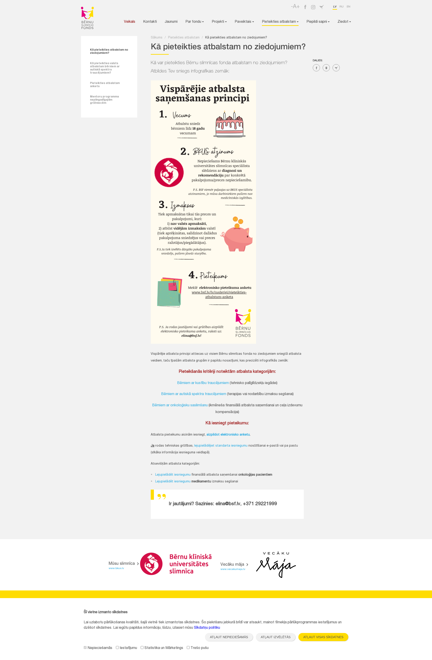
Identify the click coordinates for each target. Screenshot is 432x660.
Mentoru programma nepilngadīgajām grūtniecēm (104, 99)
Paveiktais (243, 22)
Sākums (156, 37)
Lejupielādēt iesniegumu (173, 475)
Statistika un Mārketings (163, 648)
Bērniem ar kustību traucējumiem (203, 383)
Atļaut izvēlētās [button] (275, 637)
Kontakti (150, 22)
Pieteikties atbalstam (279, 22)
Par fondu (193, 22)
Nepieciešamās (99, 648)
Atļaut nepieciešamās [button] (229, 637)
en (348, 6)
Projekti (218, 22)
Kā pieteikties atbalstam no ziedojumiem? (109, 51)
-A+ (295, 7)
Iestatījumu (128, 648)
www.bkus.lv (116, 568)
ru (342, 6)
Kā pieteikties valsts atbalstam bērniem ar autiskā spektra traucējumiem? (105, 68)
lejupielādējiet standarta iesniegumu (221, 446)
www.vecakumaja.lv (232, 569)
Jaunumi (171, 22)
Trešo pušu (199, 648)
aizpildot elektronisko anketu (228, 434)
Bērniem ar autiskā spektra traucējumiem (193, 394)
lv (334, 6)
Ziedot (343, 22)
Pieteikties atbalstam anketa (105, 85)
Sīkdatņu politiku (207, 628)
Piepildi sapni (317, 22)
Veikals (129, 22)
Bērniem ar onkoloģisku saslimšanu (180, 405)
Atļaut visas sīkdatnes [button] (323, 637)
